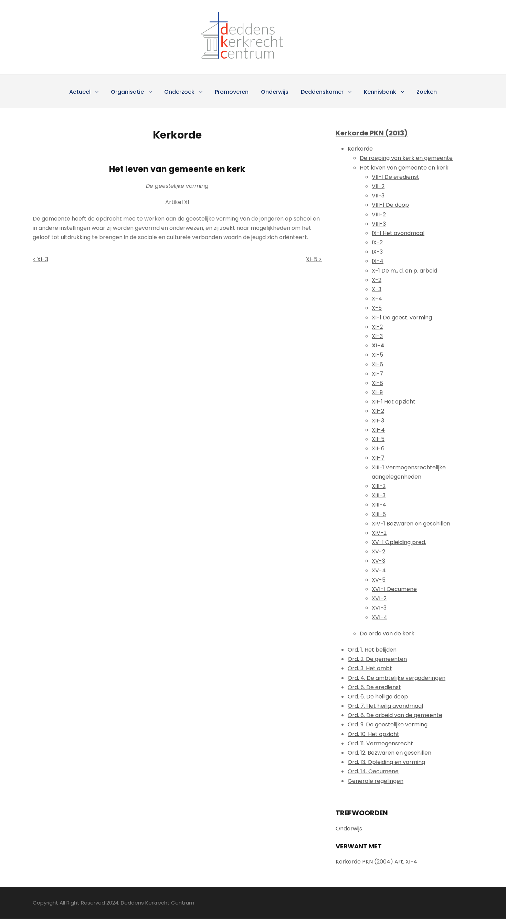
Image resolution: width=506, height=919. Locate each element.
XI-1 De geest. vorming (402, 317)
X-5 (377, 308)
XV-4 (379, 570)
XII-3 (378, 421)
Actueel (80, 92)
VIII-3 (379, 224)
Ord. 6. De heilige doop (378, 697)
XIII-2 (379, 486)
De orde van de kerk (387, 633)
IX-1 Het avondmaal (398, 233)
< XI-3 (40, 259)
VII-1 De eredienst (395, 177)
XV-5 (379, 580)
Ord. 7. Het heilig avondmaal (385, 706)
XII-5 (378, 439)
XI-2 (377, 327)
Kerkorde (360, 149)
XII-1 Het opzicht (393, 402)
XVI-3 (379, 608)
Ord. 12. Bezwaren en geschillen (389, 753)
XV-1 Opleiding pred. (399, 542)
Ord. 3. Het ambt (370, 668)
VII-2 (378, 186)
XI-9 (377, 392)
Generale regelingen (375, 781)
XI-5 (377, 355)
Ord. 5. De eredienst (374, 687)
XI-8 (377, 383)
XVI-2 (379, 598)
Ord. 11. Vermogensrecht (380, 743)
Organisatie (127, 92)
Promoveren (232, 92)
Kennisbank (380, 92)
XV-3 (378, 561)
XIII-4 (379, 505)
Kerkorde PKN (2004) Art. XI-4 (376, 862)
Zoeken (427, 92)
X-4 (377, 299)
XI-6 (377, 364)
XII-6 (378, 448)
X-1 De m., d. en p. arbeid (404, 271)
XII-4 (378, 430)
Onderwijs (274, 92)
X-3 (376, 289)
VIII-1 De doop (390, 205)
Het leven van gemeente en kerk (404, 168)
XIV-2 (379, 533)
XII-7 (378, 458)
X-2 (376, 280)
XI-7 (377, 374)
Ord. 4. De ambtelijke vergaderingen (396, 678)
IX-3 (377, 252)
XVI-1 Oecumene (394, 589)
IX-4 (377, 261)
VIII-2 (379, 214)
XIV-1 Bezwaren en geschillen (411, 524)
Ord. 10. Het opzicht (373, 734)
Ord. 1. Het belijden (372, 650)
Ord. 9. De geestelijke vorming (388, 724)
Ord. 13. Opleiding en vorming (386, 762)
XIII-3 (379, 495)
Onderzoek (179, 92)
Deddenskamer (322, 92)
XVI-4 (379, 617)
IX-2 (377, 242)
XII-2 (378, 411)
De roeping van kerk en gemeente (406, 158)
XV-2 (378, 551)
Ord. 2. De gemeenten (377, 659)
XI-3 (377, 336)
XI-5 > (314, 259)
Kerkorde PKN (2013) (372, 133)
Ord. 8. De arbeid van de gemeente (395, 715)
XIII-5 (379, 514)
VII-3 (378, 196)
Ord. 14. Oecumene (373, 771)
